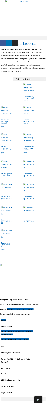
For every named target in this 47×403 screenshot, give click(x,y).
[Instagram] (15, 43)
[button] (23, 38)
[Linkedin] (9, 43)
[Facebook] (3, 43)
